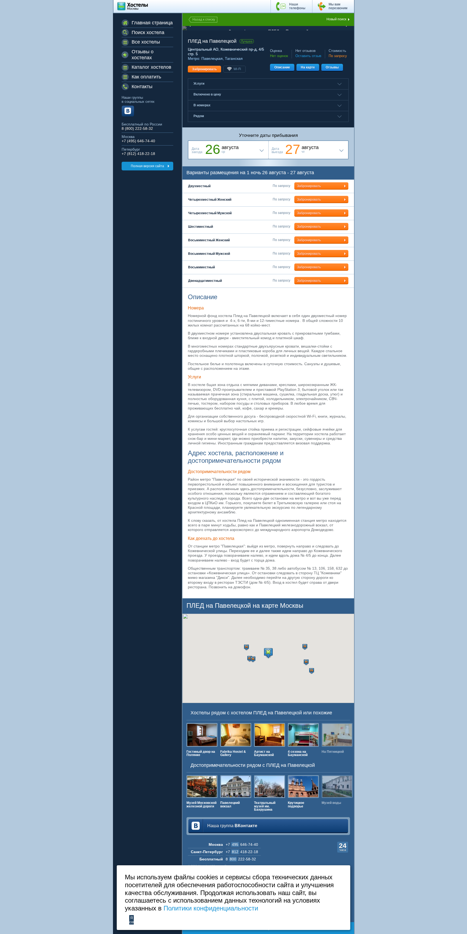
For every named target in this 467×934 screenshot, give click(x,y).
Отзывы (332, 67)
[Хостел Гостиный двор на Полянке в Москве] (202, 735)
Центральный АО (203, 49)
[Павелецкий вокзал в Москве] (235, 786)
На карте (308, 67)
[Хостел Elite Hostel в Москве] (337, 735)
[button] (246, 648)
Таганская (234, 58)
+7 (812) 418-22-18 (138, 154)
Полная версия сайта (147, 166)
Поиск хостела (148, 32)
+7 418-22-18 (242, 852)
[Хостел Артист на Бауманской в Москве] (269, 735)
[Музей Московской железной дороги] (202, 786)
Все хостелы (146, 42)
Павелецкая (212, 58)
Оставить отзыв (308, 56)
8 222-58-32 (241, 859)
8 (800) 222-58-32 (137, 129)
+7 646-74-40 (242, 844)
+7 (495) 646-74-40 (138, 141)
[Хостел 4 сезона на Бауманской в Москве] (303, 735)
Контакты (142, 86)
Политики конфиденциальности (211, 908)
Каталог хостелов (151, 67)
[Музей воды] (337, 786)
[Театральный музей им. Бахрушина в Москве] (269, 786)
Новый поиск (336, 19)
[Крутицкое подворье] (303, 786)
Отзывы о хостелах (143, 54)
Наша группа (232, 825)
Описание (282, 67)
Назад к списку (203, 19)
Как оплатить (146, 77)
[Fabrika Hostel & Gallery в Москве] (235, 735)
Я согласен (131, 920)
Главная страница (152, 22)
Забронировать (204, 69)
